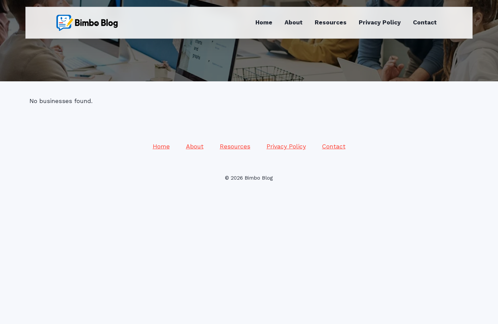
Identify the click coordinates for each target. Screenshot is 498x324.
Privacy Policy (380, 22)
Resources (331, 22)
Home (263, 22)
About (294, 22)
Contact (425, 22)
